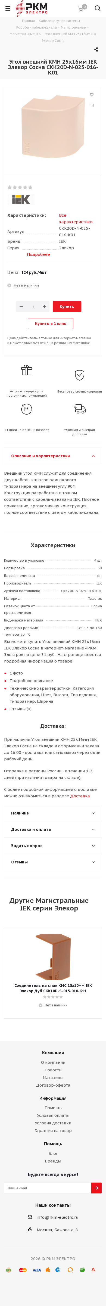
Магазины (53, 1077)
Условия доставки (53, 1122)
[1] (10, 187)
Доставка (80, 795)
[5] (30, 187)
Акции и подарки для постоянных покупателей (27, 393)
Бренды (53, 1161)
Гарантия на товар (53, 1130)
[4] (25, 187)
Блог (53, 1153)
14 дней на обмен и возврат (26, 430)
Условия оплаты (53, 1115)
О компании (53, 1062)
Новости (53, 1069)
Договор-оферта (53, 1085)
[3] (20, 187)
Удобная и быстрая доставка (79, 432)
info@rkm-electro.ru (57, 1217)
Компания (53, 1052)
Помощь (53, 1107)
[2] (15, 187)
